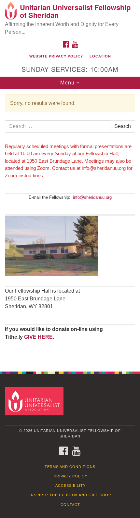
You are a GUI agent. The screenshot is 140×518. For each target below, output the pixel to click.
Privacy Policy (70, 476)
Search (122, 126)
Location (100, 56)
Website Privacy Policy (56, 56)
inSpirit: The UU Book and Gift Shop (70, 495)
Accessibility (70, 485)
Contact (70, 505)
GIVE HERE (38, 337)
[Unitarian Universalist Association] (35, 400)
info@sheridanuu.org (92, 197)
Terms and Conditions (70, 467)
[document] (70, 226)
